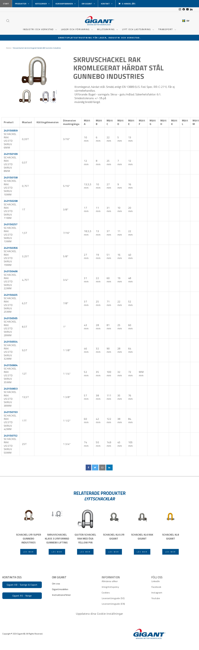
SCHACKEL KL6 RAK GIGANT (142, 537)
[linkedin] (109, 467)
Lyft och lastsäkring (137, 29)
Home (8, 48)
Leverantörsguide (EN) (113, 604)
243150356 (10, 248)
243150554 (10, 342)
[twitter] (95, 467)
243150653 (10, 389)
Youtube (155, 598)
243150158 (10, 177)
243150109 (10, 154)
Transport (166, 29)
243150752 (10, 436)
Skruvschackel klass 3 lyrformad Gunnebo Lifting (57, 538)
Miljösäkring (106, 29)
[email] (102, 467)
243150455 (10, 295)
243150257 (10, 224)
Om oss (56, 583)
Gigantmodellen (60, 589)
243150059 (10, 130)
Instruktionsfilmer (61, 595)
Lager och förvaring (76, 29)
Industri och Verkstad (39, 29)
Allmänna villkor (110, 581)
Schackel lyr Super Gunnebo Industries (28, 538)
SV (188, 20)
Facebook (156, 587)
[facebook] (88, 467)
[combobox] (185, 21)
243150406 (10, 271)
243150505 (10, 318)
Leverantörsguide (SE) (113, 598)
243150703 (10, 412)
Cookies (106, 592)
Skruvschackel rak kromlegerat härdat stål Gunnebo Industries (118, 68)
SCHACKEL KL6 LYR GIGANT (113, 537)
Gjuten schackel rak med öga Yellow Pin (85, 538)
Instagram (156, 592)
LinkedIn (155, 581)
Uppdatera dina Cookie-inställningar (99, 613)
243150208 (10, 201)
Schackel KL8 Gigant (170, 537)
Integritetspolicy (110, 587)
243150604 (10, 365)
